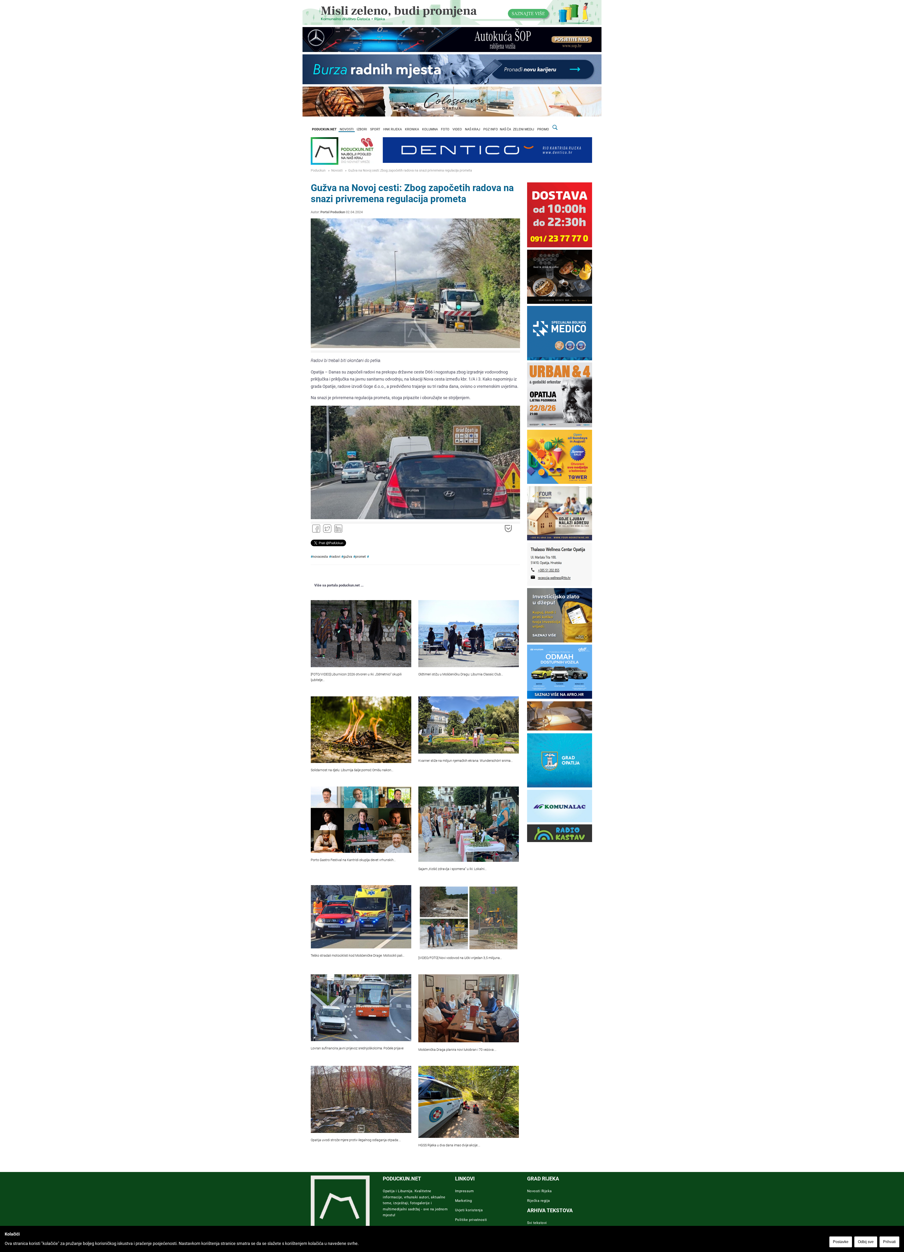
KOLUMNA (430, 129)
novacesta (320, 557)
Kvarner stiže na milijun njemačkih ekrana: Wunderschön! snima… (465, 761)
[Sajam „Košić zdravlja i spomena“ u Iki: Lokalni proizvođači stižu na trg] (468, 824)
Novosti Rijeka (539, 1191)
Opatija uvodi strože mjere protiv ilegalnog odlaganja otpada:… (356, 1140)
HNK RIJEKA (392, 129)
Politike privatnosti (471, 1220)
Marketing (463, 1201)
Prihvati (889, 1242)
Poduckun (318, 171)
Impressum (464, 1191)
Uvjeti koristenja (469, 1210)
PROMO (543, 129)
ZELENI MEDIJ (523, 129)
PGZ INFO (490, 129)
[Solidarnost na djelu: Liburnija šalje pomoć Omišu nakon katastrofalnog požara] (361, 729)
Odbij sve (866, 1242)
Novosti (337, 171)
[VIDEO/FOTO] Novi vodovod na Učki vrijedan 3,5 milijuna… (460, 958)
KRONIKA (412, 129)
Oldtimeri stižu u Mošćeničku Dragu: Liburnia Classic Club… (460, 674)
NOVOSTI (347, 129)
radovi (335, 557)
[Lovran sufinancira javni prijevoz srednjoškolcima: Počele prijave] (361, 1007)
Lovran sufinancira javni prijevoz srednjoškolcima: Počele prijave (357, 1048)
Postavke (840, 1242)
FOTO (445, 129)
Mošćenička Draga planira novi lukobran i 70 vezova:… (457, 1050)
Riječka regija (538, 1201)
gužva (347, 557)
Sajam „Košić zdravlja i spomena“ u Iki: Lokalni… (452, 869)
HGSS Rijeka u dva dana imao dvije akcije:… (449, 1145)
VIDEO (457, 129)
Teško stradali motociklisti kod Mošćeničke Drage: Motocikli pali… (357, 956)
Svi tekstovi (537, 1223)
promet (360, 557)
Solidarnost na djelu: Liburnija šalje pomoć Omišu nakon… (352, 770)
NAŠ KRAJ (472, 129)
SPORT (375, 129)
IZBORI (362, 129)
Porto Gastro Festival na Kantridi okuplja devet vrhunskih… (353, 860)
